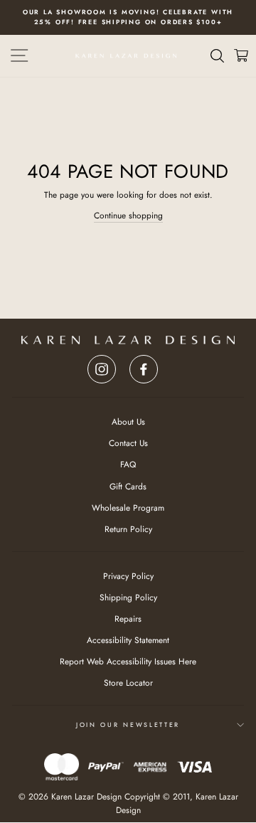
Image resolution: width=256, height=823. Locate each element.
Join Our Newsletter (128, 724)
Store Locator (128, 682)
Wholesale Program (128, 507)
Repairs (128, 618)
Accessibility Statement (128, 640)
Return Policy (128, 529)
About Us (128, 421)
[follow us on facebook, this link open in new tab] (143, 365)
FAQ (128, 464)
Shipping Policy (128, 597)
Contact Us (128, 443)
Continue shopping (128, 215)
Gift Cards (128, 486)
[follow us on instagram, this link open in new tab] (101, 365)
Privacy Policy (128, 576)
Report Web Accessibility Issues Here (128, 661)
